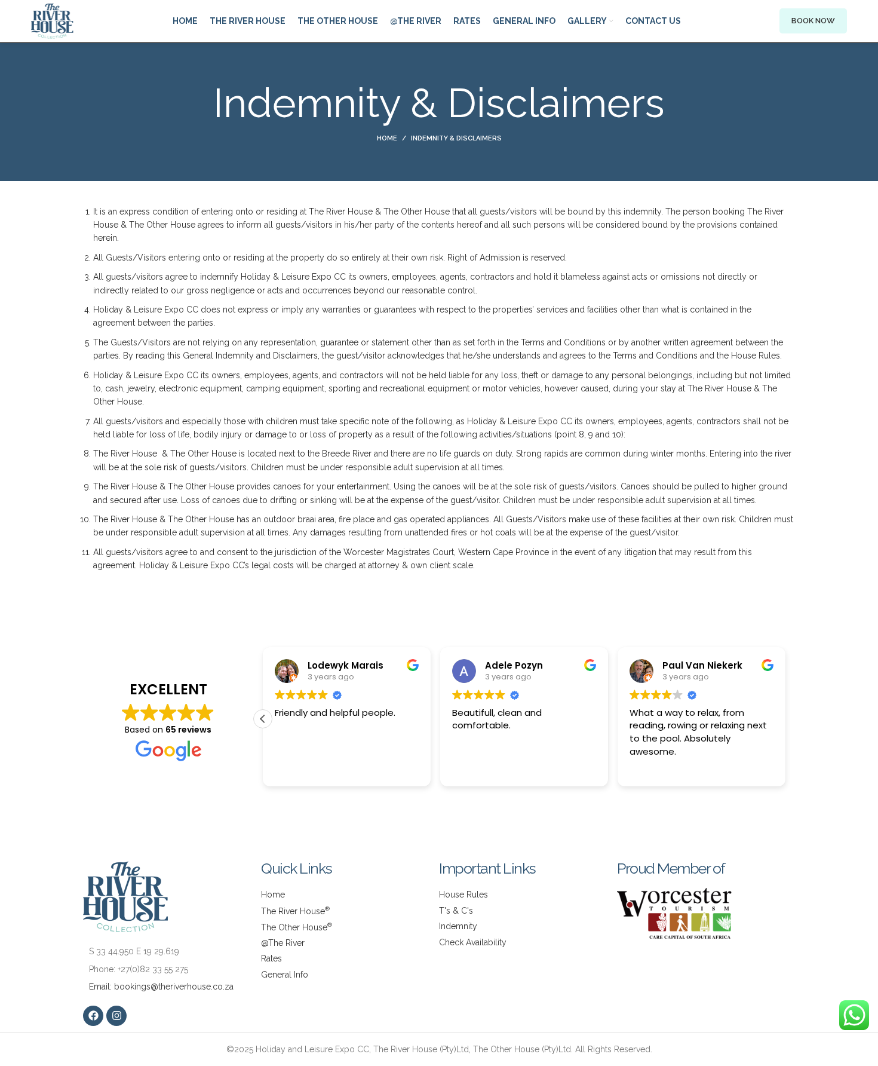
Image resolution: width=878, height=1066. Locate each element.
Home (387, 138)
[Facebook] (93, 1016)
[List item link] (172, 969)
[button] (263, 719)
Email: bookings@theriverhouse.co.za (161, 986)
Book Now (813, 20)
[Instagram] (116, 1016)
